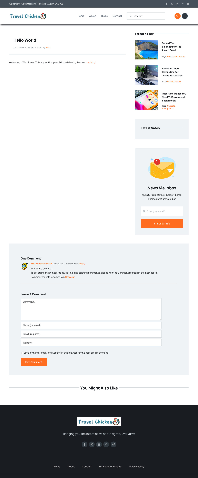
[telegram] (188, 4)
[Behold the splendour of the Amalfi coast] (146, 42)
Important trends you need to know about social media (174, 97)
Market (170, 81)
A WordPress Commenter (42, 263)
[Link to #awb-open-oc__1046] (178, 16)
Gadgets (171, 106)
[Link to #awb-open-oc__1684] (185, 16)
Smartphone (167, 108)
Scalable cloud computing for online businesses (172, 72)
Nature (182, 56)
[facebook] (167, 4)
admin (48, 47)
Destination (172, 56)
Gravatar (70, 277)
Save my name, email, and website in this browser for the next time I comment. (66, 352)
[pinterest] (182, 4)
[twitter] (172, 4)
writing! (92, 62)
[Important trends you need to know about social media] (146, 92)
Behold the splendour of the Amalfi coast (171, 47)
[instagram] (177, 4)
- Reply (82, 263)
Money (178, 81)
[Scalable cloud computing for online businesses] (146, 67)
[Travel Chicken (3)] (28, 12)
